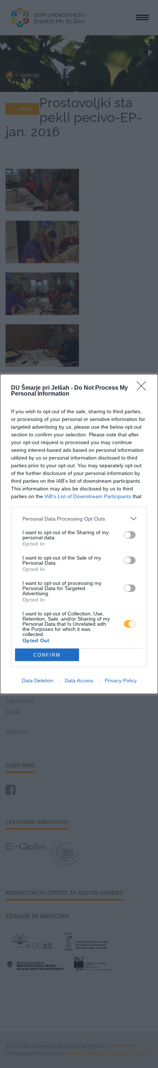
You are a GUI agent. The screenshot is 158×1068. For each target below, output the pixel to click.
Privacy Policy (121, 680)
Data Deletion (37, 680)
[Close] (144, 388)
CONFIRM (47, 655)
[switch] (130, 535)
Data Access (79, 680)
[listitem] (79, 518)
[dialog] (79, 534)
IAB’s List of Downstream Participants (87, 496)
